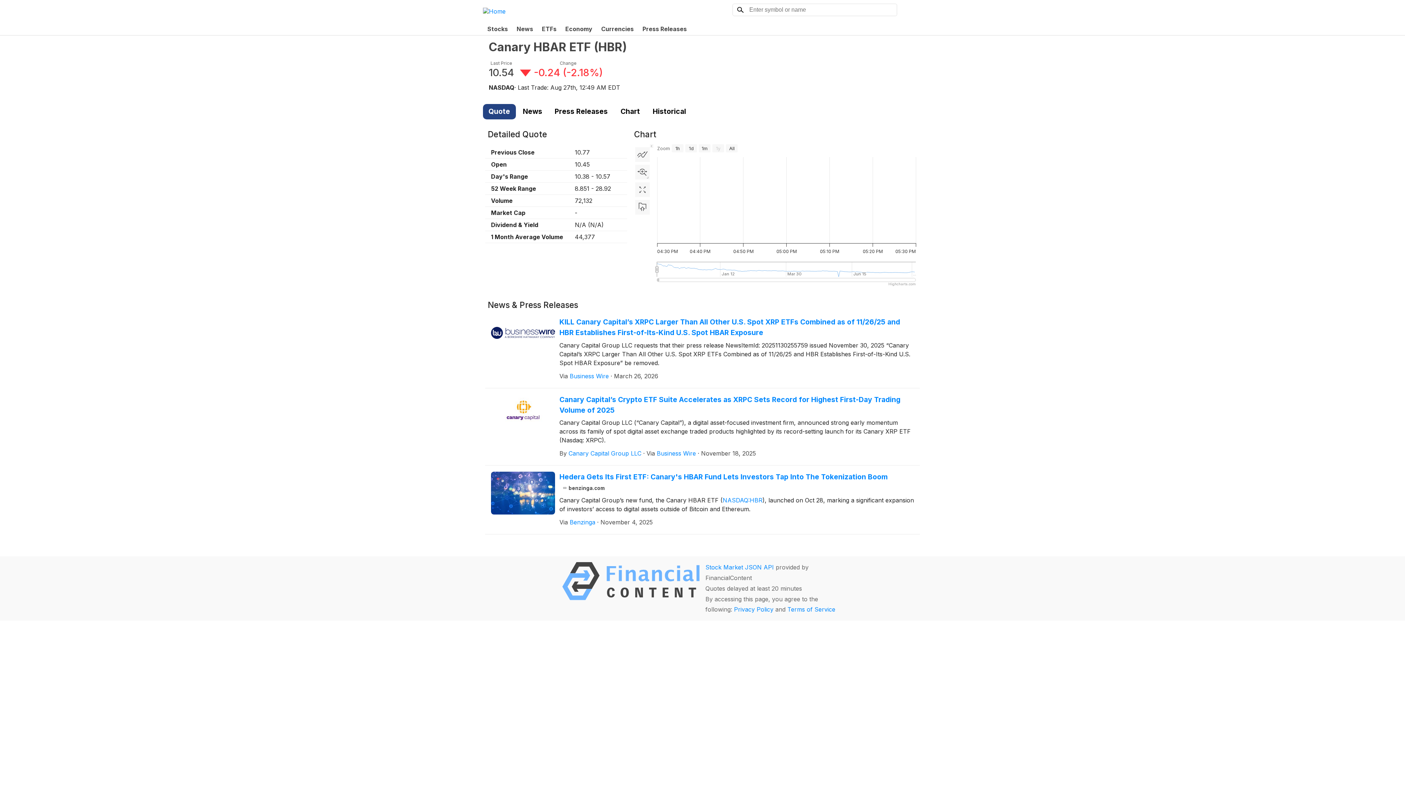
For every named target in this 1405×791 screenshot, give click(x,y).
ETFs (549, 29)
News (525, 29)
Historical (669, 111)
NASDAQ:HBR (743, 500)
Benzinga (582, 522)
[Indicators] (642, 154)
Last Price (501, 63)
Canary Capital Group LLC (605, 453)
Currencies (617, 29)
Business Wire (589, 376)
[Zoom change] (642, 172)
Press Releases (664, 29)
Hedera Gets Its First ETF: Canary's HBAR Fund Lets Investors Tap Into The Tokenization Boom (723, 481)
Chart (630, 111)
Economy (578, 29)
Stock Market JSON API (739, 567)
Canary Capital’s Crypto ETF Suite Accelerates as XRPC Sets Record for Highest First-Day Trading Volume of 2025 (729, 405)
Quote (499, 111)
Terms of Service (811, 609)
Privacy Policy (753, 609)
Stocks (497, 29)
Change (568, 63)
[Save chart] (642, 207)
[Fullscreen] (642, 189)
